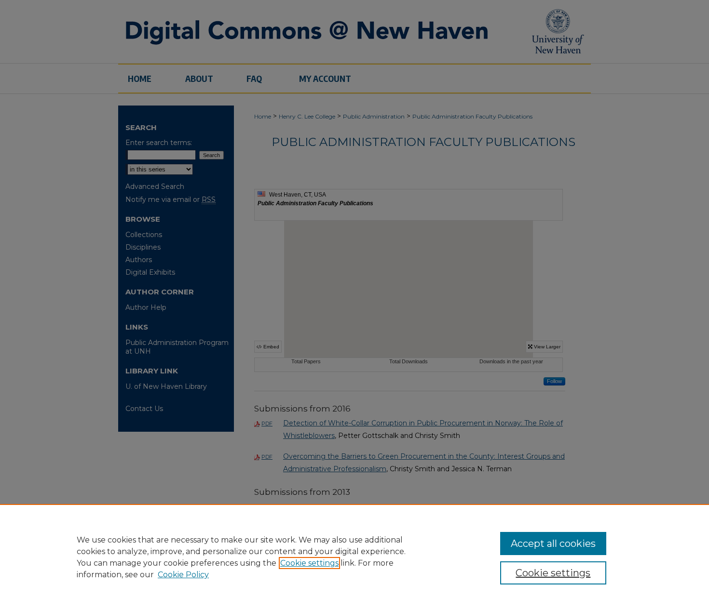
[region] (354, 557)
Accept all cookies (553, 543)
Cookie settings (309, 563)
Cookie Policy (183, 574)
